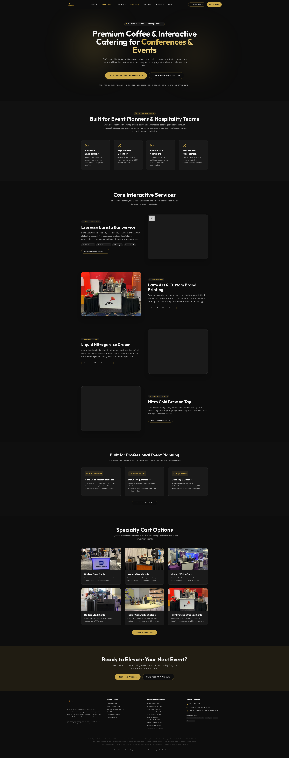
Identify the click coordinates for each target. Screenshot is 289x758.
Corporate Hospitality (113, 714)
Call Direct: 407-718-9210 (158, 677)
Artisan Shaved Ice (152, 717)
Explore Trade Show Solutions (166, 75)
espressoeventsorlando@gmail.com (199, 707)
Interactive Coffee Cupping (155, 728)
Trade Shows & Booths (113, 706)
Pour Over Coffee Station (154, 720)
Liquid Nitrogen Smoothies (155, 712)
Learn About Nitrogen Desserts (95, 363)
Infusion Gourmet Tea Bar (154, 722)
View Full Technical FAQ (144, 503)
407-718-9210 (198, 4)
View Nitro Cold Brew (159, 420)
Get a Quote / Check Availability (124, 75)
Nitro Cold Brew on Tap (154, 714)
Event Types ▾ (106, 4)
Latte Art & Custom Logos (154, 706)
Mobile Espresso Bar (152, 703)
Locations (158, 4)
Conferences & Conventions (115, 709)
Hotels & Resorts (112, 717)
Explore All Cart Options (144, 632)
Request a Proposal (128, 677)
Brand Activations (112, 712)
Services (121, 4)
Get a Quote (214, 4)
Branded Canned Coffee (154, 725)
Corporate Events (112, 703)
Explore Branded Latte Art (160, 308)
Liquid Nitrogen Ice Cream (154, 709)
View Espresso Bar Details (93, 251)
